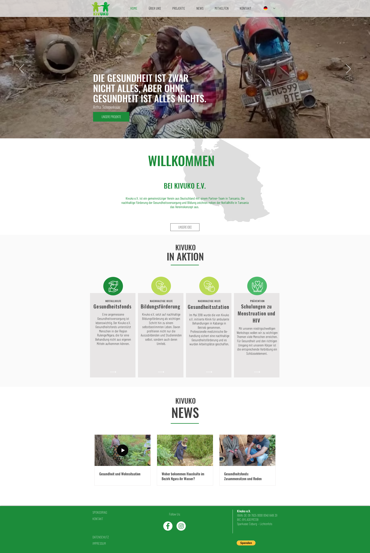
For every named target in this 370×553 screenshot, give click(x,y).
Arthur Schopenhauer (107, 107)
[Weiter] (348, 69)
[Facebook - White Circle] (167, 526)
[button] (154, 8)
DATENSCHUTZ (100, 537)
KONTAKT (97, 519)
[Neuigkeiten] (188, 128)
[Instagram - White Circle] (181, 526)
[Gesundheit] (185, 128)
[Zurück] (21, 69)
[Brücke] (181, 128)
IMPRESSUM (99, 543)
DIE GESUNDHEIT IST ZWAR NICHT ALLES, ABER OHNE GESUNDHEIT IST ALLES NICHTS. (149, 88)
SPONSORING (99, 512)
